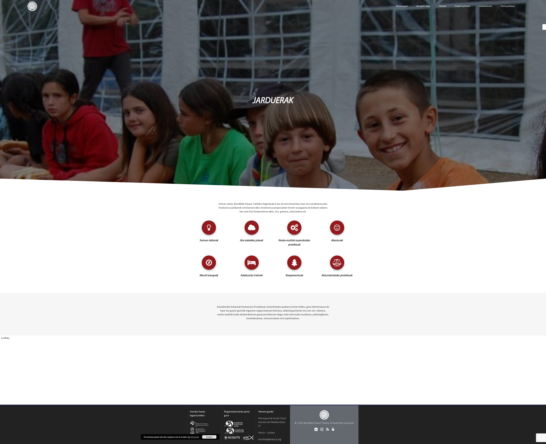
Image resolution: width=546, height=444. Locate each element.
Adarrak (442, 6)
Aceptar (209, 437)
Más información (193, 437)
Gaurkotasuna (485, 6)
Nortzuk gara (402, 6)
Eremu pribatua (508, 6)
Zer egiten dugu (423, 6)
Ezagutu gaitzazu (462, 6)
